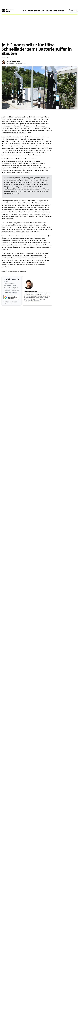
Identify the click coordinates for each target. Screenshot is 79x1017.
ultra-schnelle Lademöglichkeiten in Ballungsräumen (32, 210)
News (24, 11)
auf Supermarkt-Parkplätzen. (26, 227)
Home (3, 58)
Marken (30, 11)
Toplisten (49, 11)
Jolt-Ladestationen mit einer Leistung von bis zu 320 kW (29, 141)
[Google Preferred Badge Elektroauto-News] (11, 297)
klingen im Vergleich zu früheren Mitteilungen (37, 216)
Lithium (61, 11)
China (55, 11)
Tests (42, 11)
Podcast (37, 11)
